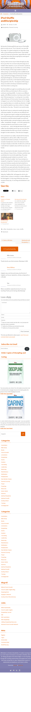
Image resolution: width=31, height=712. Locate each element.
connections (4, 453)
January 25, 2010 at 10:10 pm (14, 256)
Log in (2, 636)
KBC (2, 613)
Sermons (3, 492)
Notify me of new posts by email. (11, 326)
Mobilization (4, 472)
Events (3, 458)
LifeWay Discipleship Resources (8, 620)
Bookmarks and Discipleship (26, 240)
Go (27, 347)
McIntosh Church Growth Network (9, 623)
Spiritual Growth (5, 496)
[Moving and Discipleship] (22, 203)
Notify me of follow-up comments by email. (13, 324)
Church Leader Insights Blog (8, 588)
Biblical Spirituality (5, 606)
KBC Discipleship (5, 618)
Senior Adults (4, 489)
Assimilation (4, 443)
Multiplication (4, 475)
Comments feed (5, 641)
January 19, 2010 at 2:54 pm (14, 283)
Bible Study (4, 446)
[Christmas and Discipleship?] (7, 215)
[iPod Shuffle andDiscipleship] (15, 43)
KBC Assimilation (5, 615)
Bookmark (5, 230)
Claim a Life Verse (7, 239)
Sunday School (5, 499)
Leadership (4, 465)
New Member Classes (6, 477)
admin (4, 24)
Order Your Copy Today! (6, 427)
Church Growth (5, 451)
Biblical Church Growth (7, 585)
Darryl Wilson (11, 266)
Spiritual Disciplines (6, 494)
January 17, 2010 (13, 24)
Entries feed (4, 638)
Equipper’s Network (6, 593)
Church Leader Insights (7, 608)
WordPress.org (4, 643)
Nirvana (15, 663)
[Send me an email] (14, 669)
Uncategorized (4, 504)
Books (2, 448)
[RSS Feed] (17, 669)
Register (3, 633)
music (18, 228)
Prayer (2, 482)
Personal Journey (13, 27)
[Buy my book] (20, 669)
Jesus (14, 228)
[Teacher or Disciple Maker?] (8, 204)
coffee (4, 228)
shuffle (21, 228)
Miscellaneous (4, 470)
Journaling (4, 463)
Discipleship (5, 14)
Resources (3, 487)
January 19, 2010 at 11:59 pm (14, 268)
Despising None (5, 590)
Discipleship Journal (6, 611)
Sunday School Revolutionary (8, 595)
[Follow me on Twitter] (11, 669)
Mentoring (3, 468)
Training (3, 501)
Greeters (3, 460)
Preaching (3, 485)
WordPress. (20, 663)
